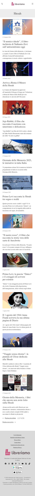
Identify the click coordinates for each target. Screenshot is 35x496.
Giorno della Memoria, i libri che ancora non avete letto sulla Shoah (16, 400)
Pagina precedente (9, 418)
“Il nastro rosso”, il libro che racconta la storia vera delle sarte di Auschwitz (16, 238)
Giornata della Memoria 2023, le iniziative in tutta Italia (17, 161)
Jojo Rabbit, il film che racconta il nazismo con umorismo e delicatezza (14, 124)
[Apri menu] (32, 4)
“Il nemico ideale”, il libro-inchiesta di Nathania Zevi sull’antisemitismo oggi (16, 44)
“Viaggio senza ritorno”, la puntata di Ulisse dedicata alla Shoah (15, 357)
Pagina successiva (9, 422)
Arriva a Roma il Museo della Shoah (14, 84)
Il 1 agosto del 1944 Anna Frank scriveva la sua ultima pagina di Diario (16, 318)
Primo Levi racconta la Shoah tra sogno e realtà (17, 197)
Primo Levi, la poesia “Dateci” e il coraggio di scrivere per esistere (17, 277)
